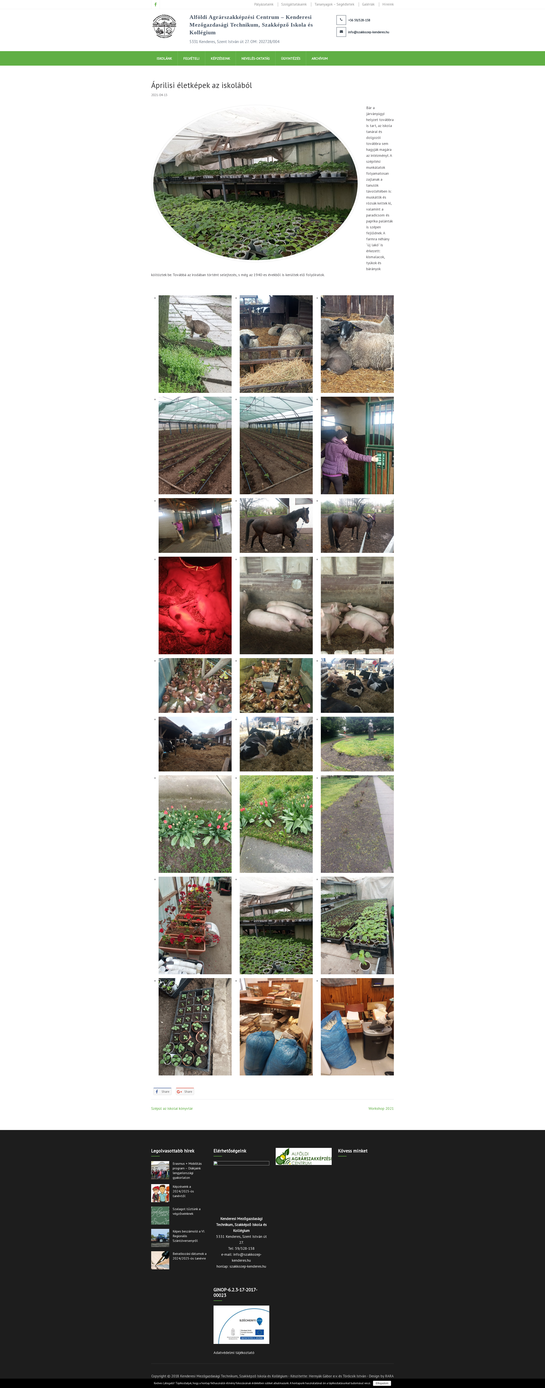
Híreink (388, 4)
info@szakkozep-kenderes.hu (368, 32)
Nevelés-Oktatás (255, 58)
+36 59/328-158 (359, 20)
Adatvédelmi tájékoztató (234, 1352)
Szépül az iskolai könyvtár (172, 1108)
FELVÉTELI (191, 58)
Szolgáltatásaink (294, 4)
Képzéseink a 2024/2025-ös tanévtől (183, 1191)
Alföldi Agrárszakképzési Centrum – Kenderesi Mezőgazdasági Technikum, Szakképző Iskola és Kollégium (251, 25)
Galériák (368, 4)
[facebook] (155, 4)
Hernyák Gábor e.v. (323, 1376)
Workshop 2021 (381, 1108)
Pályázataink (264, 4)
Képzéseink (220, 58)
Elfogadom (382, 1383)
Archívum (320, 58)
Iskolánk (164, 58)
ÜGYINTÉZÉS (290, 58)
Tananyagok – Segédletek (334, 4)
